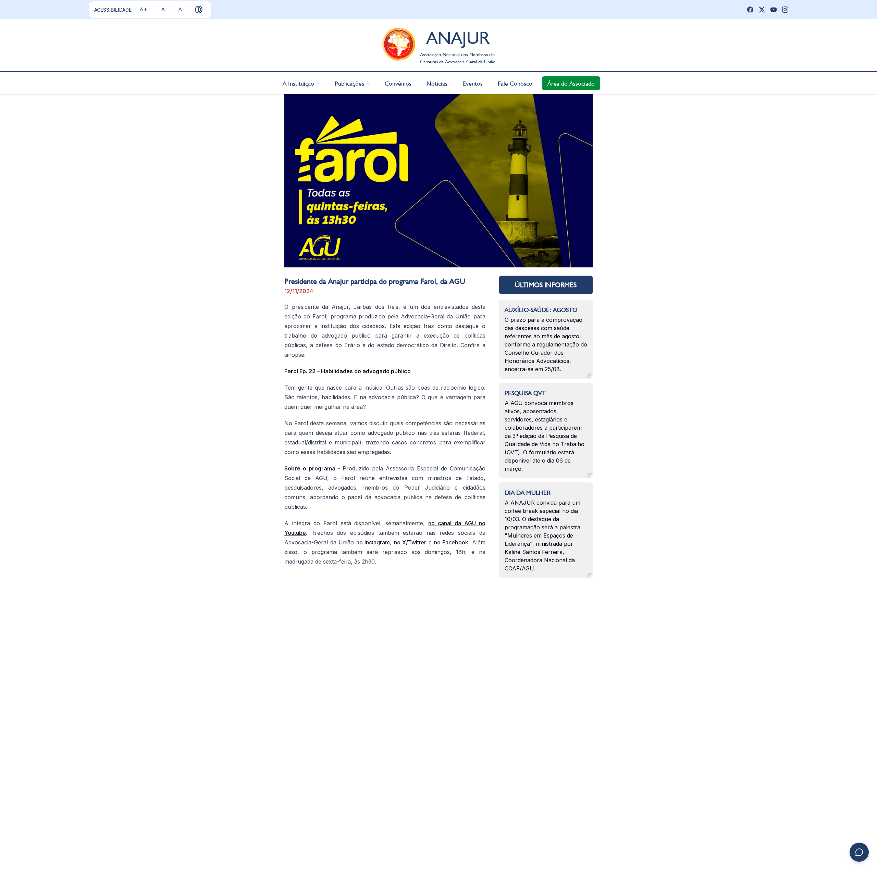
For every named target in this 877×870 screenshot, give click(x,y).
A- (181, 9)
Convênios (398, 83)
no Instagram (373, 542)
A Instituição (298, 83)
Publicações (349, 83)
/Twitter (416, 542)
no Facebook (451, 542)
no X (400, 542)
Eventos (472, 83)
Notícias (437, 83)
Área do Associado (571, 83)
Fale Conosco (515, 83)
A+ (144, 9)
